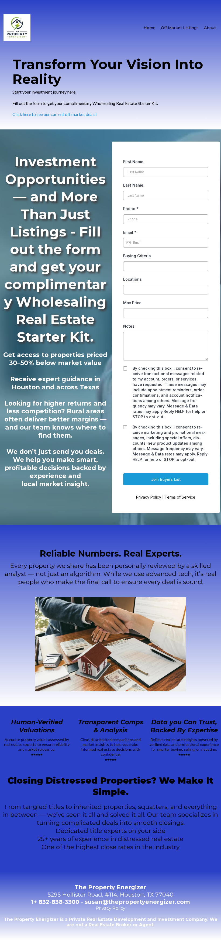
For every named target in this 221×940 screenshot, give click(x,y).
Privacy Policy (148, 497)
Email (129, 232)
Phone (131, 208)
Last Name (133, 185)
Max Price (132, 302)
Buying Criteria (137, 255)
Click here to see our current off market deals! (54, 114)
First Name (133, 161)
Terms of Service (180, 497)
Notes (128, 326)
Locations (132, 279)
